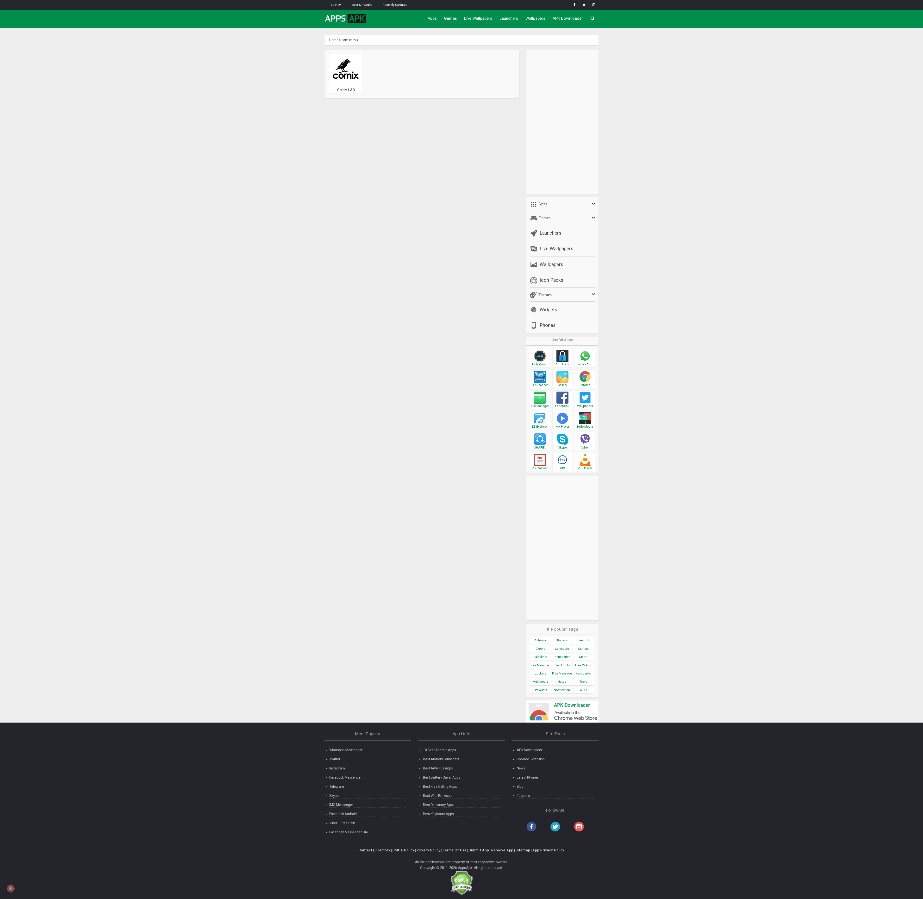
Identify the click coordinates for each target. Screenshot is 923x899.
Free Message (562, 673)
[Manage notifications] (10, 888)
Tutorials (523, 795)
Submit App (479, 850)
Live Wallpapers (478, 18)
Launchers (508, 18)
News (521, 768)
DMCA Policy (403, 850)
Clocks (540, 648)
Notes (562, 681)
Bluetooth (583, 640)
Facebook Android (343, 814)
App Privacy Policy (548, 850)
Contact (365, 850)
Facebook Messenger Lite (348, 832)
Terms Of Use (455, 850)
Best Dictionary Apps (439, 805)
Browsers (540, 690)
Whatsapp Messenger (345, 750)
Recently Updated (395, 4)
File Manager (540, 665)
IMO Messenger (341, 805)
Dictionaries (562, 657)
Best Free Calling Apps (440, 786)
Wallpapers (535, 18)
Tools (583, 681)
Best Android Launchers (441, 759)
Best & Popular (362, 4)
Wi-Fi (583, 690)
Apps (432, 18)
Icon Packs (551, 280)
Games (450, 18)
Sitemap (523, 850)
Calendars (562, 648)
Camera (583, 648)
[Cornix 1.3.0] (345, 70)
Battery (562, 640)
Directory (382, 850)
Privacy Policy (429, 850)
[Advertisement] (562, 122)
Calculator (540, 657)
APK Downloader (568, 18)
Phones (547, 325)
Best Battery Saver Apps (441, 777)
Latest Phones (528, 777)
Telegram (336, 786)
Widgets (548, 309)
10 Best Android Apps (439, 750)
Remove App (502, 850)
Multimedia (540, 681)
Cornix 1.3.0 (346, 90)
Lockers (540, 673)
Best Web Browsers (438, 795)
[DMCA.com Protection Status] (461, 883)
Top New (335, 4)
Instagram (337, 768)
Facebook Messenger (345, 777)
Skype (334, 795)
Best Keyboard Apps (438, 814)
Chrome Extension (531, 759)
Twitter (334, 759)
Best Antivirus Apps (438, 768)
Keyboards (583, 673)
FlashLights (562, 665)
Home (333, 40)
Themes (544, 294)
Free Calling (583, 665)
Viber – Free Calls (342, 823)
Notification (562, 690)
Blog (520, 786)
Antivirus (540, 640)
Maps (583, 657)
